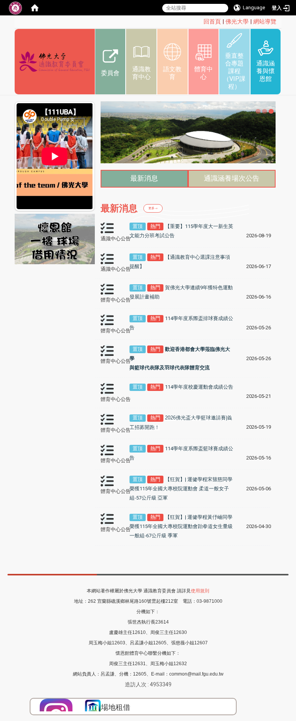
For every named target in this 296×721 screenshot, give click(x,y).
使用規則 (200, 591)
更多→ (153, 208)
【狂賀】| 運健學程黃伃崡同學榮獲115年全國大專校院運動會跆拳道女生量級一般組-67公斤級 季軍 (181, 526)
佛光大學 (237, 21)
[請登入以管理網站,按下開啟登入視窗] (15, 7)
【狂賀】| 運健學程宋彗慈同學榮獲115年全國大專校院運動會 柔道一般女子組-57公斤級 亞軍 (181, 488)
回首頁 (212, 21)
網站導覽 (264, 21)
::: (199, 21)
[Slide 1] (258, 111)
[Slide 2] (264, 111)
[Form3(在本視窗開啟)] (93, 707)
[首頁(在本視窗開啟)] (34, 7)
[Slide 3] (271, 111)
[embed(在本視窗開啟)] (54, 238)
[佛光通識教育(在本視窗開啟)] (54, 62)
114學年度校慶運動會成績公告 (199, 387)
